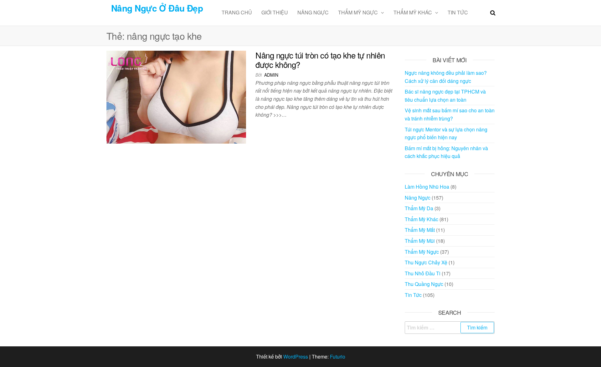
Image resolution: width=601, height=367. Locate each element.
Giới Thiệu (274, 12)
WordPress (295, 356)
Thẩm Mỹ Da (419, 208)
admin (271, 75)
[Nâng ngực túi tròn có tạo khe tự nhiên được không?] (176, 96)
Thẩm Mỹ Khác (412, 12)
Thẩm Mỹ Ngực (358, 12)
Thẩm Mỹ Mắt (420, 229)
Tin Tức (458, 12)
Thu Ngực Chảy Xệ (426, 262)
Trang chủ (237, 12)
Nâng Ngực (313, 12)
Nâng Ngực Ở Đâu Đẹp (157, 8)
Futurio (337, 356)
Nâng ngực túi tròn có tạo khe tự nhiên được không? (320, 59)
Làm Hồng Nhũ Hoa (427, 186)
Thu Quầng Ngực (424, 284)
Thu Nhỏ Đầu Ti (422, 273)
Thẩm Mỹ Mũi (420, 240)
